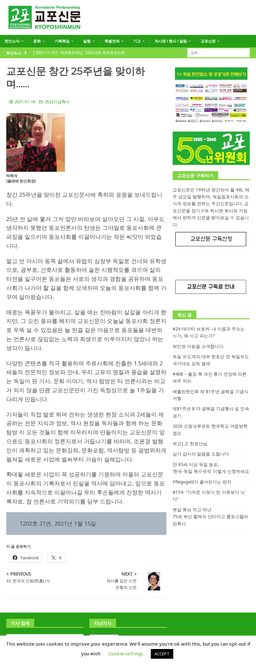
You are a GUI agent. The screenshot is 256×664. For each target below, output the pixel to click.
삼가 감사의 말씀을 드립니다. (201, 454)
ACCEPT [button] (162, 654)
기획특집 (62, 41)
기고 (137, 41)
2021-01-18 (24, 101)
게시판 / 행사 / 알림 (171, 41)
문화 (37, 41)
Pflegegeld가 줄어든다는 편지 (202, 482)
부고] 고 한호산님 (190, 443)
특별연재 (112, 41)
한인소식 (12, 41)
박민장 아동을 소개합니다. (198, 346)
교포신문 (208, 41)
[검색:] (218, 52)
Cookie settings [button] (126, 653)
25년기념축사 (57, 101)
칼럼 (87, 41)
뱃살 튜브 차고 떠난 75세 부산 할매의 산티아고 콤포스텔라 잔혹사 (210, 517)
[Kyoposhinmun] (128, 31)
